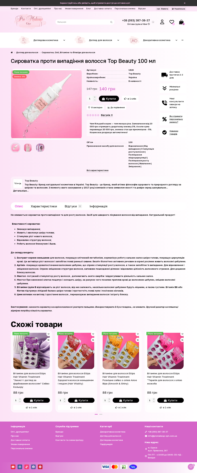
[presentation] (11, 370)
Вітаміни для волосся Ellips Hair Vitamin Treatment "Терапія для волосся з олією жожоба (164, 378)
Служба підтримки (67, 426)
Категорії (106, 426)
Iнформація (98, 206)
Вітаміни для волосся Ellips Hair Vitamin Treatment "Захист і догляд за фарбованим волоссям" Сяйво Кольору (31, 380)
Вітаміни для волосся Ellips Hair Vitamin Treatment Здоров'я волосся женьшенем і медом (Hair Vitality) (76, 378)
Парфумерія (106, 444)
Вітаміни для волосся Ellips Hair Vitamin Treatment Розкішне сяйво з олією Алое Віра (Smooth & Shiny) (120, 378)
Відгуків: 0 (107, 115)
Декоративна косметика (156, 40)
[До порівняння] (48, 340)
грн (162, 9)
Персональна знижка (125, 8)
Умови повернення (74, 8)
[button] (96, 414)
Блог (88, 8)
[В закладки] (48, 334)
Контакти (26, 8)
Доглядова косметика (45, 40)
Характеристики (44, 206)
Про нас (58, 8)
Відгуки (142, 8)
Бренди (14, 8)
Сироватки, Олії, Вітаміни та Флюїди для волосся (68, 52)
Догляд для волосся (100, 40)
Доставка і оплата (103, 8)
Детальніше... (21, 190)
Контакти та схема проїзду (69, 440)
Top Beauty (135, 73)
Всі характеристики (98, 170)
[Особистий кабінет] (162, 22)
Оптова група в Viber (137, 24)
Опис (19, 206)
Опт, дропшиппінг (42, 8)
